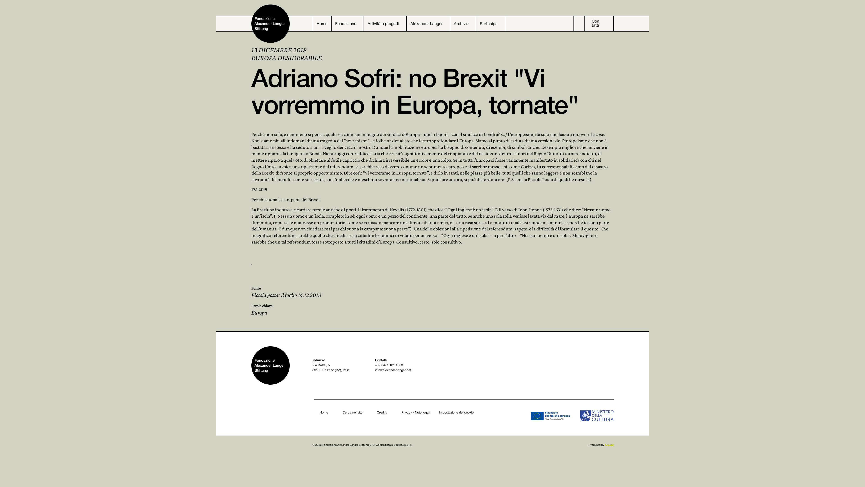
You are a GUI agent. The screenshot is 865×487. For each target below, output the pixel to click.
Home (324, 412)
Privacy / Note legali (415, 412)
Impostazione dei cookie (456, 412)
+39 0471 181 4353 (389, 365)
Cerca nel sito (352, 412)
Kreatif (609, 445)
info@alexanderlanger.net (393, 370)
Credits (382, 412)
